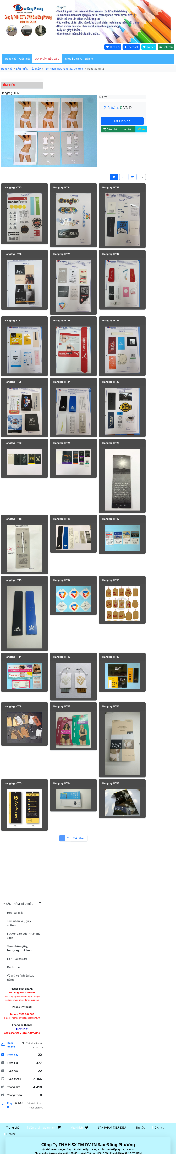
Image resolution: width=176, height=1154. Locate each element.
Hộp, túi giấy (15, 913)
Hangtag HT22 (12, 443)
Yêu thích (147, 129)
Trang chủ (10, 58)
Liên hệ (89, 58)
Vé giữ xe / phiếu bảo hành (20, 978)
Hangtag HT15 (12, 580)
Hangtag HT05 (12, 783)
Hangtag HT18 (12, 518)
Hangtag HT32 (110, 254)
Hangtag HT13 (110, 580)
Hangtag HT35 (12, 187)
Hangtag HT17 (110, 518)
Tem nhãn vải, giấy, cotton (19, 923)
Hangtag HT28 (61, 320)
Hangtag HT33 (110, 187)
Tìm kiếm (9, 85)
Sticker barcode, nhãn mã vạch (23, 936)
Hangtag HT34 (61, 187)
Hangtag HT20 (110, 443)
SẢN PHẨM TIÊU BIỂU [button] (47, 58)
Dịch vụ (78, 58)
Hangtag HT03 (110, 783)
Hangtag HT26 (110, 320)
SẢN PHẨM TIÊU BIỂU (20, 904)
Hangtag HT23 (110, 381)
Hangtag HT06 (110, 706)
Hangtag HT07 (61, 706)
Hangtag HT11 (12, 656)
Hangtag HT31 (12, 320)
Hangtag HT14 (61, 580)
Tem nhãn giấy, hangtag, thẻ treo (19, 948)
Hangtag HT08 (12, 706)
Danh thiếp (14, 967)
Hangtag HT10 (61, 656)
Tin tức (67, 58)
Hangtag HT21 (61, 443)
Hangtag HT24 (61, 381)
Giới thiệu (25, 58)
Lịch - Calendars (17, 959)
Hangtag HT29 (61, 254)
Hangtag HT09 (110, 656)
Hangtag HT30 (12, 254)
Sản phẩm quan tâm (119, 129)
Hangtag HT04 (61, 783)
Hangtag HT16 (61, 518)
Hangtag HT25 (12, 381)
